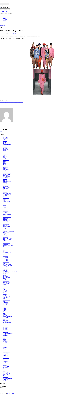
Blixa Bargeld (5, 164)
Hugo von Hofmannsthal (8, 245)
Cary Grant (5, 170)
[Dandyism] (2, 131)
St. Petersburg (5, 355)
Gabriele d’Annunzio (7, 217)
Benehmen (5, 161)
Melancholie (5, 305)
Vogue (4, 371)
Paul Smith (19, 33)
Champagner (5, 171)
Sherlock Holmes (6, 352)
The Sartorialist (6, 364)
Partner (4, 20)
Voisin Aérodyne (6, 372)
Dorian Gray (5, 192)
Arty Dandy (5, 154)
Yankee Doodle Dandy (7, 378)
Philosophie (5, 330)
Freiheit (4, 213)
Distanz (4, 189)
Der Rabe (5, 185)
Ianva (4, 246)
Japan (4, 258)
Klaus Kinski (5, 273)
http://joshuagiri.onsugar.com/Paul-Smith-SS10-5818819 (11, 102)
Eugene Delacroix (6, 201)
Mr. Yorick (5, 310)
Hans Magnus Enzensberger (8, 231)
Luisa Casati (5, 290)
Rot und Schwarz (6, 345)
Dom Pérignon (6, 190)
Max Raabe (5, 304)
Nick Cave (5, 314)
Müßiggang (5, 311)
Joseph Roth (5, 270)
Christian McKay (6, 174)
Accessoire (5, 141)
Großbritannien (6, 224)
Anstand (4, 150)
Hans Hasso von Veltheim (8, 230)
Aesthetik (5, 143)
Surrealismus (5, 361)
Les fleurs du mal (6, 282)
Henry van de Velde (7, 239)
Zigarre (4, 380)
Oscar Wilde (5, 321)
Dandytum (5, 18)
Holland (4, 241)
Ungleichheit (5, 367)
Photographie (5, 332)
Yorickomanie (5, 379)
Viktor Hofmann (6, 368)
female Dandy (5, 202)
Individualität (5, 249)
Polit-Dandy (5, 335)
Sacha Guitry (5, 347)
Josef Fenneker (6, 269)
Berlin (4, 162)
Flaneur (4, 207)
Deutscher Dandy (6, 187)
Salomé (4, 348)
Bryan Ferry (5, 167)
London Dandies (6, 285)
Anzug (4, 151)
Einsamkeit (5, 195)
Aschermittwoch (3, 22)
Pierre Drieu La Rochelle (8, 333)
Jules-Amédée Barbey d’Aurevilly (10, 271)
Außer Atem (5, 156)
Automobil (5, 157)
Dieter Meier (5, 188)
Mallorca (4, 292)
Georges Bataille (6, 220)
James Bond (5, 256)
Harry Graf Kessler (7, 233)
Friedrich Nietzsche (7, 214)
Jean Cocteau (5, 259)
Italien (4, 251)
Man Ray (4, 294)
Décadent (5, 183)
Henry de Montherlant (7, 238)
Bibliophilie (5, 163)
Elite (4, 196)
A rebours (5, 139)
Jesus (4, 263)
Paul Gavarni (5, 327)
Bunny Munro (6, 169)
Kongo (4, 275)
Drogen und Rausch (7, 193)
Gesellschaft (5, 221)
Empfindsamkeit (6, 198)
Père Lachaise (5, 329)
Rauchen (4, 339)
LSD (4, 289)
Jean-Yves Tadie (6, 262)
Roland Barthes (6, 343)
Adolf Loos (5, 142)
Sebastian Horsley (6, 350)
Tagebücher (5, 362)
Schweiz (4, 349)
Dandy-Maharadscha (7, 181)
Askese (4, 155)
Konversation (5, 276)
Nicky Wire (5, 315)
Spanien (4, 354)
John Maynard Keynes (7, 265)
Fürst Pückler (5, 215)
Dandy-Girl (5, 179)
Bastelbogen (2, 25)
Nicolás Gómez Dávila (7, 316)
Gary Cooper (5, 218)
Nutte (4, 319)
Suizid (4, 360)
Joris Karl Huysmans (7, 267)
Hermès (4, 240)
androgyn (5, 147)
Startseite (4, 15)
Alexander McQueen (7, 144)
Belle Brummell (6, 160)
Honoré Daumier (6, 243)
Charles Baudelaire (6, 173)
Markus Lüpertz (6, 298)
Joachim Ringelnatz (7, 264)
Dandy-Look (5, 180)
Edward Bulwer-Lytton (7, 194)
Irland (4, 250)
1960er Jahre (5, 138)
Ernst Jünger (5, 199)
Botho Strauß (5, 166)
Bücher (4, 17)
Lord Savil (5, 288)
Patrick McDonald (6, 324)
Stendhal (4, 356)
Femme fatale (5, 204)
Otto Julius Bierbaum (7, 322)
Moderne (4, 308)
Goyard (4, 223)
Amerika (4, 145)
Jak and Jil (5, 254)
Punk (4, 338)
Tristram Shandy (6, 366)
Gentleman (5, 219)
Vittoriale (4, 369)
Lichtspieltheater (6, 283)
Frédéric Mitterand (6, 212)
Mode (4, 307)
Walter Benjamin (6, 373)
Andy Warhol (5, 148)
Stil (3, 359)
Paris (4, 323)
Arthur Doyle (5, 152)
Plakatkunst (5, 334)
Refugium (5, 340)
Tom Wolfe (5, 365)
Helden (4, 234)
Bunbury (4, 168)
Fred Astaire (5, 211)
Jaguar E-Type (6, 253)
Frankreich (5, 208)
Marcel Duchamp (6, 296)
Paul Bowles (5, 326)
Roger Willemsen (6, 342)
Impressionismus (6, 247)
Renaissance (5, 341)
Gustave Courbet (6, 226)
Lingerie (4, 284)
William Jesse (5, 377)
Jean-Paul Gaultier (6, 260)
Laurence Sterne (6, 281)
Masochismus (5, 302)
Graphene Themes (11, 393)
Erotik (4, 200)
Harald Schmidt (6, 232)
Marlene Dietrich (6, 300)
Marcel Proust (5, 297)
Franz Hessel (5, 209)
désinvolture (5, 186)
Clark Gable (5, 175)
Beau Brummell (6, 158)
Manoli (4, 295)
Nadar (4, 313)
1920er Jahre (5, 137)
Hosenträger (5, 244)
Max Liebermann (6, 303)
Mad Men (5, 291)
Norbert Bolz (5, 317)
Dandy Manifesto (6, 176)
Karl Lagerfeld (6, 272)
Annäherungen (6, 149)
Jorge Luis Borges (6, 266)
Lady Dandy (13, 33)
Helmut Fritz (5, 235)
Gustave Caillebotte (7, 225)
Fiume (4, 206)
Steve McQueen (6, 358)
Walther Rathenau (6, 374)
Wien (4, 375)
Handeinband (5, 228)
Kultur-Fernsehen (6, 277)
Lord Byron (5, 286)
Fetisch (4, 205)
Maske (4, 301)
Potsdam (4, 336)
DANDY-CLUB (3, 11)
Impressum (5, 19)
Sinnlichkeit (5, 353)
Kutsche (4, 278)
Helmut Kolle (5, 237)
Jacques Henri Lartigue (7, 252)
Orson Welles (5, 320)
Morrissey (5, 309)
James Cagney (6, 257)
